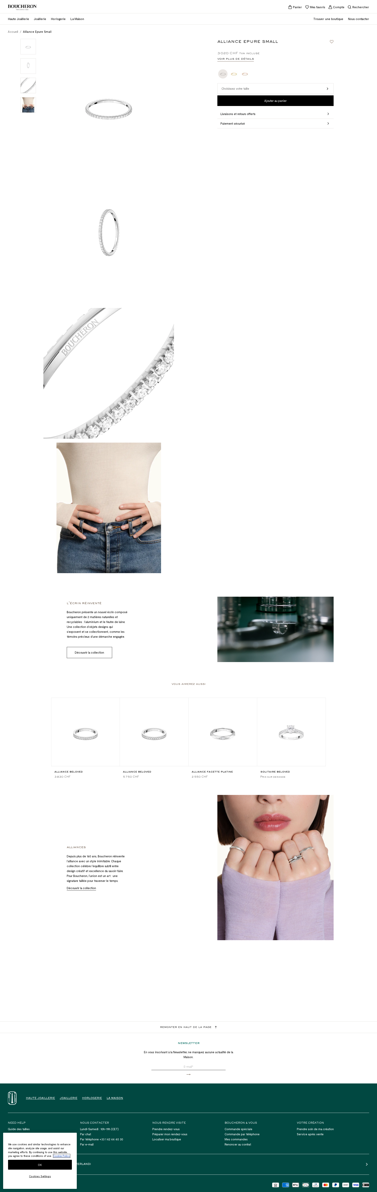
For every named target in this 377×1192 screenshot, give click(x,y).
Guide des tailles (19, 1129)
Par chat (85, 1134)
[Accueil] (12, 1098)
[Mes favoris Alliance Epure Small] (332, 42)
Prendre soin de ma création (315, 1129)
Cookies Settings (40, 1176)
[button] (275, 88)
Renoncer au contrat (238, 1144)
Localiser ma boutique (166, 1139)
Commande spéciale (238, 1129)
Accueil (13, 31)
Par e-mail (86, 1144)
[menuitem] (295, 7)
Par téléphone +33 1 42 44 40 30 (101, 1139)
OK (40, 1164)
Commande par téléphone (242, 1134)
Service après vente (310, 1134)
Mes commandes (236, 1139)
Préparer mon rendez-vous (169, 1134)
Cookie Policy (61, 1155)
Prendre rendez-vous (166, 1129)
